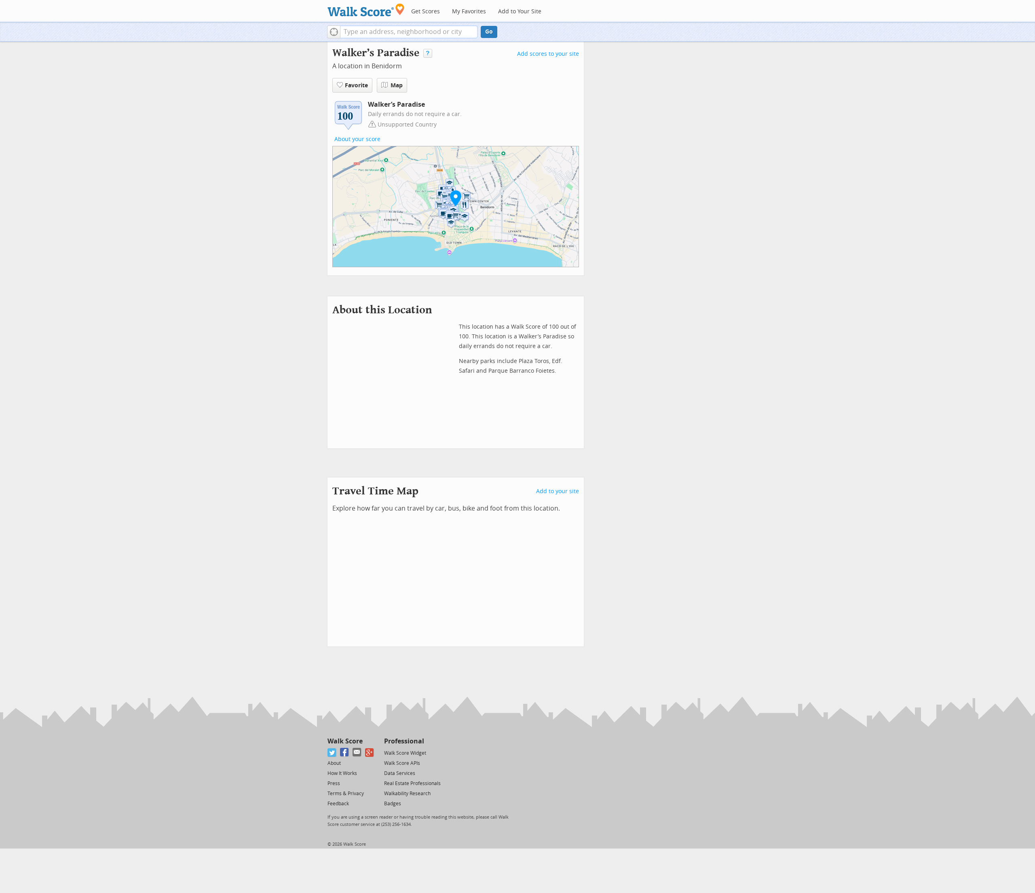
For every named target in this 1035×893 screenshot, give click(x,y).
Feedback (338, 803)
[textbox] (409, 31)
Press (333, 783)
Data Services (399, 773)
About (334, 763)
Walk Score (345, 741)
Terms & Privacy (345, 793)
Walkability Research (407, 793)
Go (489, 31)
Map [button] (397, 85)
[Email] (357, 752)
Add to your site (557, 491)
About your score (357, 139)
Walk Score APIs (402, 763)
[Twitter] (332, 752)
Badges (392, 803)
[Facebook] (344, 752)
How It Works (342, 773)
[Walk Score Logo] (366, 10)
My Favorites (469, 11)
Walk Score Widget (405, 753)
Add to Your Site (519, 11)
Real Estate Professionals (412, 783)
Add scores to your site (548, 54)
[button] (333, 31)
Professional (404, 741)
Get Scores (425, 11)
